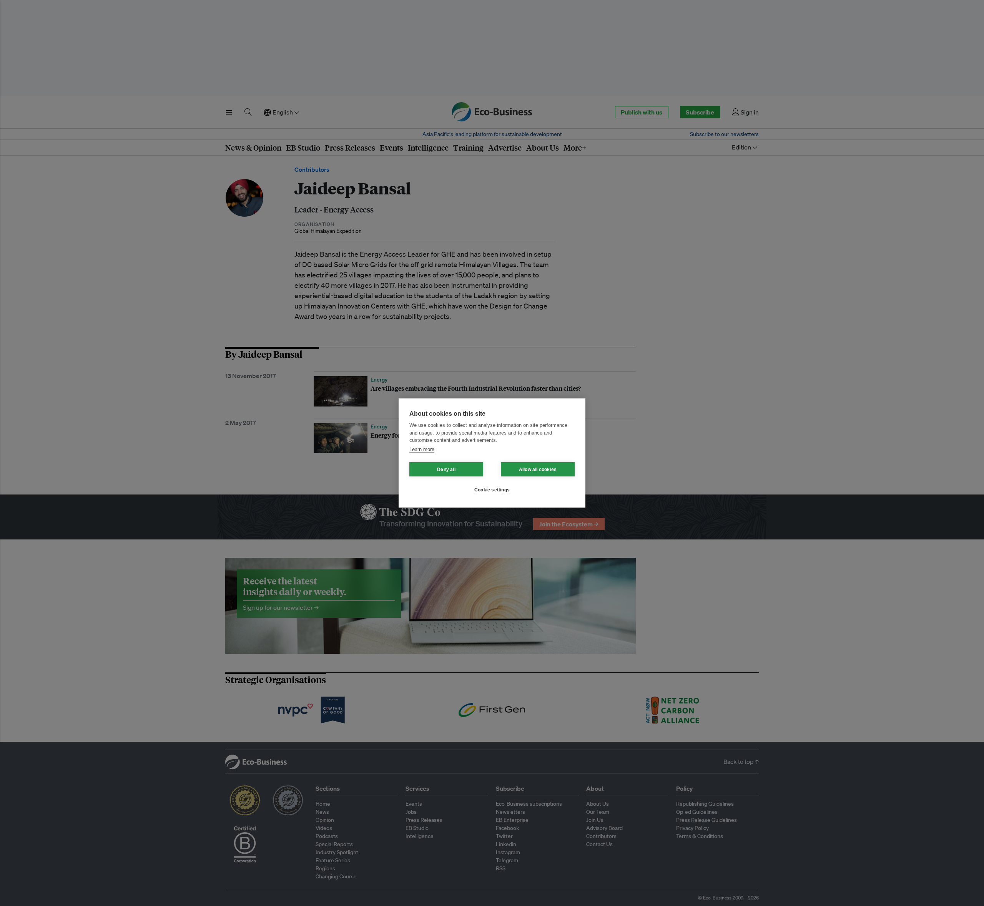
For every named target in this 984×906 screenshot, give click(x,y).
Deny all (446, 469)
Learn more (421, 449)
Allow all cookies (538, 469)
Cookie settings (492, 490)
